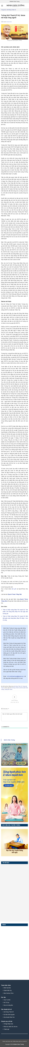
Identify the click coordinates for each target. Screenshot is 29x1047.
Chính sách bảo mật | (8, 1041)
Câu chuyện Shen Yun (9, 1017)
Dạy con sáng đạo (8, 1005)
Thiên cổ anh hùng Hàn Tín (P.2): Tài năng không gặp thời (7, 914)
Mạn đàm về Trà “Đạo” (7, 929)
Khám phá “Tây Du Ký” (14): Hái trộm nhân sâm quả (7, 958)
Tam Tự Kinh (7, 1000)
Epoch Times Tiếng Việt (15, 594)
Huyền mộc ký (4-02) (7, 938)
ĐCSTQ (21, 687)
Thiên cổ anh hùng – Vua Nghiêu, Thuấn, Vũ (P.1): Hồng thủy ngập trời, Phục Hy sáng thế (7, 888)
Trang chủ (3, 9)
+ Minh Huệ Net (7, 988)
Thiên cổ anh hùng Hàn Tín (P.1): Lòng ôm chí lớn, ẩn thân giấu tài (7, 905)
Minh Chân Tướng (9, 740)
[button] (2, 6)
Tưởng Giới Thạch (8, 689)
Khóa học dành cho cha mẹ (10, 1026)
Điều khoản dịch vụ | (18, 1041)
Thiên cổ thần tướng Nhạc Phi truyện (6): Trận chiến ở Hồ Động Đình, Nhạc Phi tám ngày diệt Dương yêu (15, 611)
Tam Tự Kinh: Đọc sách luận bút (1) (7, 868)
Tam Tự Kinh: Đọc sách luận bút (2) (7, 877)
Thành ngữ (6, 1029)
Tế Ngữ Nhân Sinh (8, 1024)
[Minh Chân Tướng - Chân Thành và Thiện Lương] (15, 5)
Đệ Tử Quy (6, 1002)
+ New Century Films (8, 993)
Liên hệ (25, 1041)
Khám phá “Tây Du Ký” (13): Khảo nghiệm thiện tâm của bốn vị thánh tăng (7, 968)
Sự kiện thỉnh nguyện (9, 1014)
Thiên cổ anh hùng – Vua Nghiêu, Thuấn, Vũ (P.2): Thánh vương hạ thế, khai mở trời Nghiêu (7, 897)
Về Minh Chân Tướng (14, 1)
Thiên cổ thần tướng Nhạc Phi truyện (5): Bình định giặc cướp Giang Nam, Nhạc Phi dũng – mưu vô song (15, 618)
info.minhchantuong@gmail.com (15, 676)
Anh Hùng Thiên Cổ (11, 9)
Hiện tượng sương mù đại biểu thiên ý (7, 948)
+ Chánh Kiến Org (7, 990)
